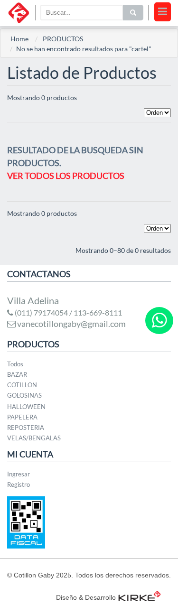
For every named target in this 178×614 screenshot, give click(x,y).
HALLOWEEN (26, 406)
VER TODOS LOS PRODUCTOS (65, 175)
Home (19, 39)
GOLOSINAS (24, 395)
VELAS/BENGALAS (34, 438)
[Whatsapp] (159, 320)
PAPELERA (22, 417)
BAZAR (17, 374)
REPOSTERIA (25, 427)
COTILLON (22, 385)
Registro (18, 484)
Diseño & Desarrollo (86, 597)
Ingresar (18, 474)
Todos (15, 364)
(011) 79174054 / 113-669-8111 (67, 312)
